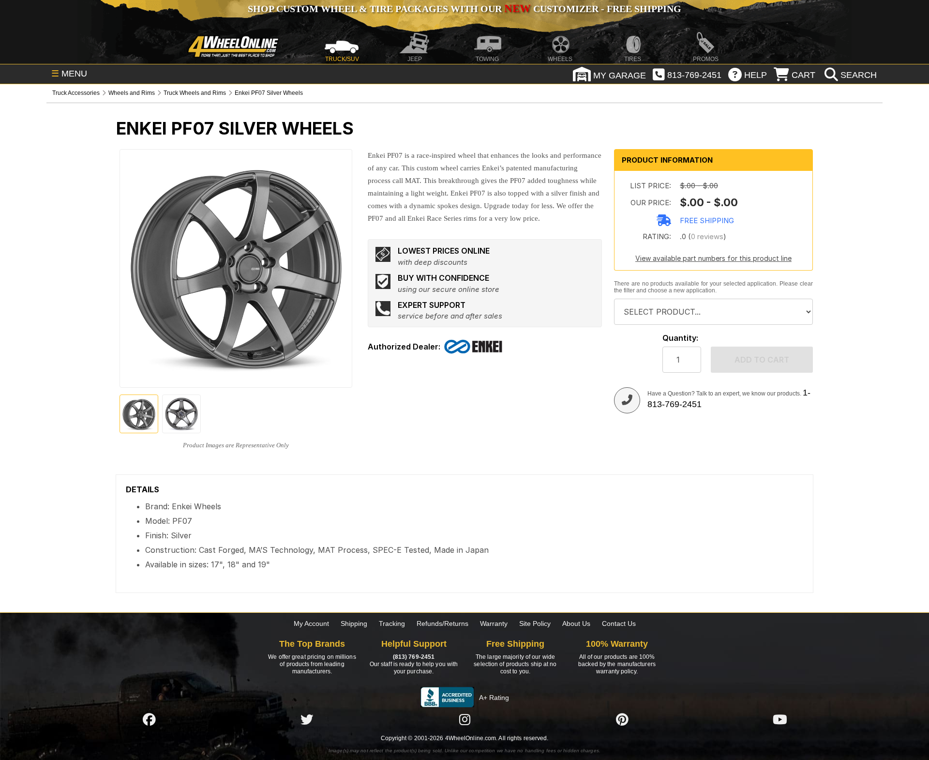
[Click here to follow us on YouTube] (780, 719)
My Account (311, 623)
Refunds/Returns (442, 623)
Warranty (494, 623)
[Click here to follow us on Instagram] (464, 719)
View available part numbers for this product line (713, 258)
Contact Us (619, 623)
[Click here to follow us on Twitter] (306, 719)
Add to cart (761, 360)
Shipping (354, 623)
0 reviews (707, 236)
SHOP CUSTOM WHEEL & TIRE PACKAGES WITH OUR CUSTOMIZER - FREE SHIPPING (464, 8)
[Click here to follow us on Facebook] (149, 719)
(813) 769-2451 (414, 657)
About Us (576, 623)
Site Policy (535, 623)
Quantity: (680, 338)
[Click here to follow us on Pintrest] (622, 719)
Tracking (392, 623)
